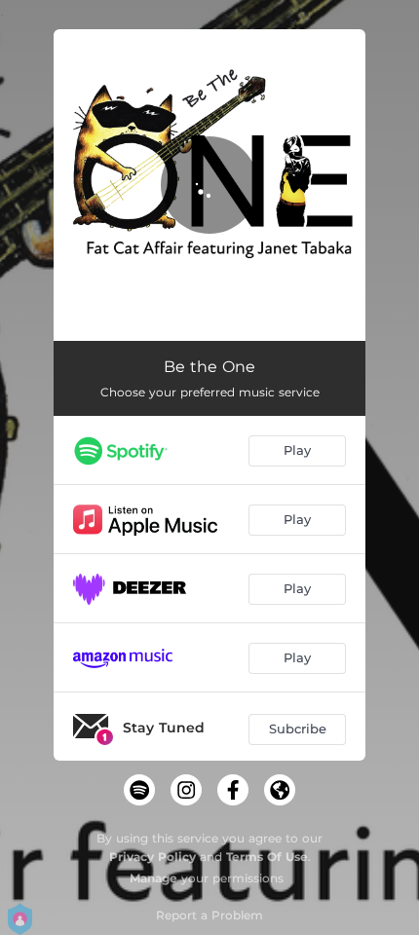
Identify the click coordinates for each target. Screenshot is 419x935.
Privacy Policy (152, 856)
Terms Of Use (267, 856)
